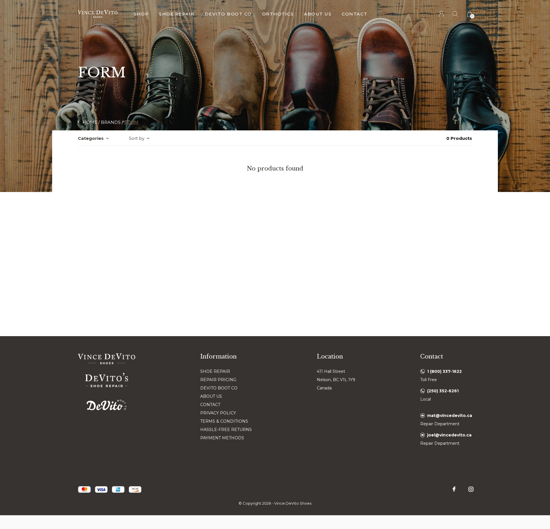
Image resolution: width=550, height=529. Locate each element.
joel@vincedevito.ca (449, 435)
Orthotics (278, 14)
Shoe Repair (177, 14)
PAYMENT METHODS (222, 437)
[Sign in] (441, 13)
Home (89, 122)
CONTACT (210, 404)
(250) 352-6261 (443, 390)
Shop (141, 14)
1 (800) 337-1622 (444, 371)
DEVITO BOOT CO (218, 388)
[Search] (456, 13)
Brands (111, 122)
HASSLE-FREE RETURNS (226, 429)
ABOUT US (211, 396)
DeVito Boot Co (228, 14)
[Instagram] (471, 489)
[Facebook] (454, 489)
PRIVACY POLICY (218, 413)
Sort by (136, 138)
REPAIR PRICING (218, 379)
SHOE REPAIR (215, 371)
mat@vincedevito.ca (449, 415)
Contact (355, 14)
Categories (91, 138)
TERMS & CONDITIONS (224, 421)
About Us (317, 14)
